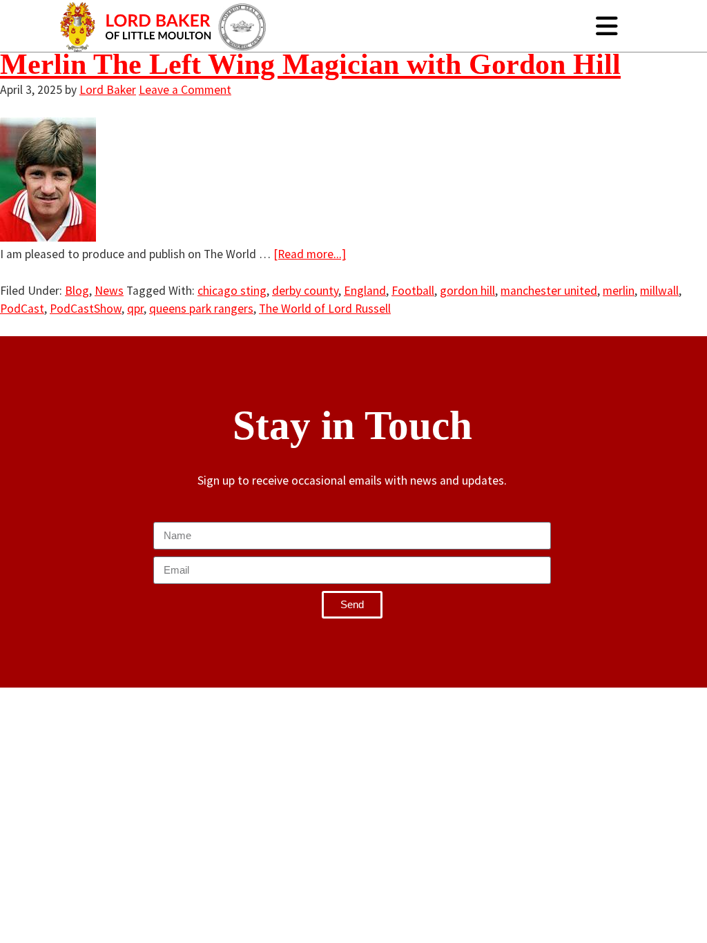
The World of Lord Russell (325, 308)
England (365, 290)
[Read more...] (309, 254)
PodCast (22, 308)
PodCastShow (86, 308)
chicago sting (232, 290)
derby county (305, 290)
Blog (77, 290)
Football (412, 290)
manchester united (549, 290)
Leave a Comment (185, 89)
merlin (619, 290)
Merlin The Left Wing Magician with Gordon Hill (310, 64)
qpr (135, 308)
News (109, 290)
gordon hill (467, 290)
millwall (659, 290)
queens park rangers (201, 308)
